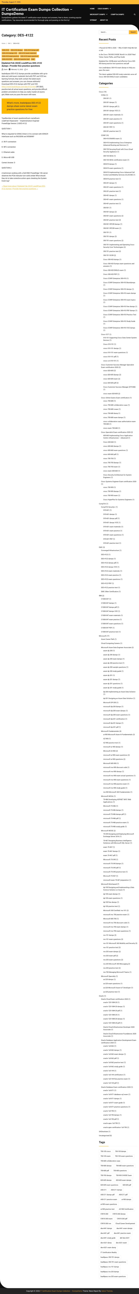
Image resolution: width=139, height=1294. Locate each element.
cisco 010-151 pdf (109, 357)
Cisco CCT (105, 334)
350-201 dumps (108, 183)
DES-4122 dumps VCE (9, 53)
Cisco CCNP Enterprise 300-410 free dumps (119, 306)
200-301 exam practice (111, 119)
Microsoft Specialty (108, 976)
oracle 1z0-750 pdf (110, 1119)
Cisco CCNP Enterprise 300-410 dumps (117, 289)
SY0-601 (106, 510)
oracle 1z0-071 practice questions (115, 1107)
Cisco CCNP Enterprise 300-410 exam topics (119, 300)
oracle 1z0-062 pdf (110, 1058)
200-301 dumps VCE (110, 111)
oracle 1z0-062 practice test (113, 1062)
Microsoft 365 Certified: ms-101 (114, 910)
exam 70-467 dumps (110, 851)
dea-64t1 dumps (106, 1228)
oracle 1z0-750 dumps (111, 1115)
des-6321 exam (121, 1243)
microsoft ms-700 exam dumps (114, 927)
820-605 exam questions (109, 1185)
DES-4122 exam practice (10, 56)
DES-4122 (5, 50)
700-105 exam (106, 1156)
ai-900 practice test (107, 1209)
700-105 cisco (106, 1151)
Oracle (101, 996)
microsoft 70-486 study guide (113, 827)
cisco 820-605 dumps (111, 375)
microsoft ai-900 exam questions (115, 755)
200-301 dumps (108, 102)
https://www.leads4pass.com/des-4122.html (19, 87)
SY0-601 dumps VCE (110, 523)
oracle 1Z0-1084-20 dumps (112, 1007)
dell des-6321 (124, 1238)
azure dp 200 (107, 651)
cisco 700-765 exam (110, 467)
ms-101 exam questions (112, 939)
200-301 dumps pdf (110, 106)
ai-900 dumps (126, 1199)
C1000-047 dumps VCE (109, 611)
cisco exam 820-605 (110, 394)
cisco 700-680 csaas (110, 409)
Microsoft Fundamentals (110, 731)
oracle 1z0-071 (108, 1090)
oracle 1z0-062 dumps (111, 1050)
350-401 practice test (110, 204)
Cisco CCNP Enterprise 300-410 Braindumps (119, 283)
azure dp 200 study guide (112, 671)
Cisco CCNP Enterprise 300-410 (114, 278)
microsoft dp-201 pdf (110, 727)
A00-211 (103, 1190)
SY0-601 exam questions (112, 535)
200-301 (106, 98)
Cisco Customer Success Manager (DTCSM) (119, 387)
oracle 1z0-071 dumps (111, 1099)
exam (5, 69)
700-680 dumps (106, 1166)
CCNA (103, 95)
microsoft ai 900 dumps (112, 747)
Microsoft (102, 636)
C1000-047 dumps (107, 603)
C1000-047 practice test (109, 632)
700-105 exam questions (124, 1156)
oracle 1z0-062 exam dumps (113, 1054)
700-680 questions (120, 1171)
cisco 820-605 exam (110, 379)
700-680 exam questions (125, 1166)
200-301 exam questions (112, 123)
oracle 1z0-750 (108, 1111)
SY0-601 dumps (108, 514)
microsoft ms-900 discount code (115, 767)
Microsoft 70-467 (109, 876)
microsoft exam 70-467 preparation (116, 880)
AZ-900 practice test (110, 743)
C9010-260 (104, 1214)
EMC (33, 59)
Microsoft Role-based (109, 884)
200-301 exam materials (112, 115)
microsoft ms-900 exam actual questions (118, 776)
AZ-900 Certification (126, 1209)
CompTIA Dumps (117, 14)
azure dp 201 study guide (112, 688)
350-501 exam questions (112, 216)
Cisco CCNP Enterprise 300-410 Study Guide (119, 321)
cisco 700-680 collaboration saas (115, 405)
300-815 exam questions (112, 168)
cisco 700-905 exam (110, 495)
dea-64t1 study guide (108, 1238)
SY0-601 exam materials (112, 527)
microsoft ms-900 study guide (114, 788)
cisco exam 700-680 (110, 428)
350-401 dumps (108, 195)
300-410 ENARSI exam (111, 139)
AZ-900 (105, 739)
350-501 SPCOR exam (111, 228)
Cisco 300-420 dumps (111, 259)
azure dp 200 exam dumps (112, 659)
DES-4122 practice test (21, 59)
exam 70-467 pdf (109, 855)
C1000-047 (105, 599)
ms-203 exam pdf (109, 956)
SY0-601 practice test (111, 543)
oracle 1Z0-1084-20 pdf (111, 1011)
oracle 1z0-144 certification (113, 1075)
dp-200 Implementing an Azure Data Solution (119, 692)
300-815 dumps (108, 164)
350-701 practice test (110, 251)
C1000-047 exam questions (111, 624)
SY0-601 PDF (108, 539)
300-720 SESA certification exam (115, 160)
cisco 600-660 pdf (109, 454)
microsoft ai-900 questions (113, 759)
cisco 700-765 (108, 458)
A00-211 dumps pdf (107, 1195)
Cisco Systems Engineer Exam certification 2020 (118, 482)
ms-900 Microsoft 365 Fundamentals (116, 792)
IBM (100, 596)
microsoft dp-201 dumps (112, 723)
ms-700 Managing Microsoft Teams (116, 972)
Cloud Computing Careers (110, 643)
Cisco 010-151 (108, 344)
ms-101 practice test (110, 947)
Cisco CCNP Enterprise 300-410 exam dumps (119, 293)
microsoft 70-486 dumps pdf (113, 814)
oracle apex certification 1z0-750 (115, 1127)
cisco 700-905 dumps (111, 491)
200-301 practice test (110, 131)
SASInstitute (103, 1132)
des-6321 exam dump (108, 1248)
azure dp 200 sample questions (114, 667)
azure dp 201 (107, 675)
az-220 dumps (108, 979)
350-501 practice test (110, 220)
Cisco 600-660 (108, 442)
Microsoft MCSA (107, 796)
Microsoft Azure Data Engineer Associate (116, 647)
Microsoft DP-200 (109, 703)
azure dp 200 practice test (112, 663)
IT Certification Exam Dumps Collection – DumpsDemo (37, 11)
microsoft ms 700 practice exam (115, 915)
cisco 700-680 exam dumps (113, 417)
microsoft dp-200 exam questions (115, 715)
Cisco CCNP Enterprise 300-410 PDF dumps (119, 311)
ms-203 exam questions (112, 960)
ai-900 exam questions (109, 1204)
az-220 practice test (110, 992)
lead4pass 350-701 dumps (110, 1257)
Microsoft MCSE (107, 831)
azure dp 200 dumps (110, 655)
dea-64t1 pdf (105, 1233)
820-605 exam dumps (123, 1180)
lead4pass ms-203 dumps (110, 1272)
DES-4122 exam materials (27, 53)
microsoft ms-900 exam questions (115, 780)
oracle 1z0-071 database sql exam (115, 1094)
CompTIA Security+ (108, 507)
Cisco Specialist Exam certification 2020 (115, 432)
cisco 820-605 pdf (109, 383)
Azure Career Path (107, 639)
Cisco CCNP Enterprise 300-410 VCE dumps (119, 328)
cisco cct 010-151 (109, 361)
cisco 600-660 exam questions (114, 450)
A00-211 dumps (116, 1190)
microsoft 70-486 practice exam (114, 823)
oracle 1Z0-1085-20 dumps (112, 1019)
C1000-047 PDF (106, 628)
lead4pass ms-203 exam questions (113, 1276)
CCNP (103, 135)
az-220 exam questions (111, 984)
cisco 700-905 (108, 487)
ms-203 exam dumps (110, 952)
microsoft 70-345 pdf (110, 868)
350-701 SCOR (108, 255)
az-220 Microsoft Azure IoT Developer (117, 988)
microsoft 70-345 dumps (112, 864)
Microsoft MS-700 (109, 919)
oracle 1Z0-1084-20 (110, 1002)
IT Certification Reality (109, 1252)
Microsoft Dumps (97, 14)
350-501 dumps (108, 212)
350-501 (106, 208)
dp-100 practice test (110, 906)
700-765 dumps (106, 1175)
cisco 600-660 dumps (111, 446)
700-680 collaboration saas (110, 1161)
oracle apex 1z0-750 (110, 1123)
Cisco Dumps (103, 9)
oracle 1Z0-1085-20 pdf (111, 1023)
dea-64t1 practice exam (122, 1233)
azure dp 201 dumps (110, 679)
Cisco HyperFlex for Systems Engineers (117, 500)
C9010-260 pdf (122, 1219)
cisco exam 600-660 (110, 471)
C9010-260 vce (106, 1223)
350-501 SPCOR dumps (111, 224)
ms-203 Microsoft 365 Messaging (115, 964)
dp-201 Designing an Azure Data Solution (118, 698)
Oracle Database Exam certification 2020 (116, 1087)
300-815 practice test (110, 179)
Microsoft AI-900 (109, 751)
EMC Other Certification (109, 592)
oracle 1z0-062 (108, 1046)
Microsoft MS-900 (109, 763)
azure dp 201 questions (111, 684)
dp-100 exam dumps (110, 894)
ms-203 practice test (110, 968)
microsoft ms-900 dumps (112, 772)
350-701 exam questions (112, 241)
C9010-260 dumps (119, 1214)
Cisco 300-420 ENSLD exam (113, 270)
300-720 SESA (108, 156)
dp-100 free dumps (110, 902)
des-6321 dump (106, 1243)
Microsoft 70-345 (109, 860)
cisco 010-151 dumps (111, 348)
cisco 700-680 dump (110, 413)
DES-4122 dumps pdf (31, 50)
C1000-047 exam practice (110, 620)
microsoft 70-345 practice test (114, 872)
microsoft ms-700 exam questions (115, 931)
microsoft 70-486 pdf (110, 818)
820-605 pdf (127, 1185)
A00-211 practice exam (109, 1199)
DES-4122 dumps (16, 50)
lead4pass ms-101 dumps (110, 1267)
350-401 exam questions (112, 199)
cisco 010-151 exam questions (114, 353)
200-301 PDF (107, 127)
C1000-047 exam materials (110, 615)
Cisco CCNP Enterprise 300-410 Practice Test (119, 315)
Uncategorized (104, 1136)
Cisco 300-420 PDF (110, 274)
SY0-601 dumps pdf (110, 518)
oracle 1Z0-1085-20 (110, 1015)
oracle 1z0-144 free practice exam (115, 1079)
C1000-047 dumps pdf (109, 607)
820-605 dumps (106, 1180)
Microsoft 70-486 (109, 806)
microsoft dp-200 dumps (112, 707)
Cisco (101, 92)
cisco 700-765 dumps (111, 463)
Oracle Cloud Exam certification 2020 (114, 999)
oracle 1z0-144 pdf (110, 1083)
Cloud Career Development (125, 1223)
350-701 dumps (108, 236)
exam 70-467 (107, 847)
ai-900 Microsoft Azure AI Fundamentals (117, 735)
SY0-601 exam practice (111, 531)
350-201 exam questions (112, 187)
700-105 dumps (120, 1151)
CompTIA (102, 504)
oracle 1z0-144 (108, 1071)
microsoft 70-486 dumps (112, 810)
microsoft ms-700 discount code (115, 923)
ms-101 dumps (108, 935)
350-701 (106, 232)
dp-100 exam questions (111, 898)
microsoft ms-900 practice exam (115, 784)
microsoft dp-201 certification (114, 719)
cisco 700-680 (108, 401)
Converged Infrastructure (110, 550)
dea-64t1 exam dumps (124, 1228)
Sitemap (93, 20)
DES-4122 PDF (7, 59)
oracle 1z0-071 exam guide (112, 1103)
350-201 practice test (110, 191)
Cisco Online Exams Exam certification (115, 398)
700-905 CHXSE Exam (124, 1175)
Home (92, 9)
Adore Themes (107, 1291)
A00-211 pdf (123, 1195)
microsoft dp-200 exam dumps (114, 711)
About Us (104, 20)
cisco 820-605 (108, 371)
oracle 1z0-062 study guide (112, 1067)
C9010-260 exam (107, 1219)
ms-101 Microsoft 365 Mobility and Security (119, 943)
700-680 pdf (105, 1171)
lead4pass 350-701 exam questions (113, 1262)
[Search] (134, 14)
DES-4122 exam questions (29, 56)
